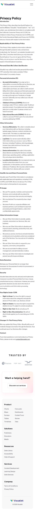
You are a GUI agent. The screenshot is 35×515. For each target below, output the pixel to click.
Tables (6, 418)
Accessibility (8, 454)
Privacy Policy (9, 489)
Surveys (7, 415)
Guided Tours (19, 415)
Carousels (18, 409)
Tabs (16, 421)
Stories (17, 418)
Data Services (9, 474)
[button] (31, 4)
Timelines (7, 421)
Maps (6, 412)
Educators (7, 436)
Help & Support (9, 457)
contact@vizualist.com (23, 339)
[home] (8, 4)
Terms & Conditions (11, 486)
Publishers (7, 433)
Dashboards (19, 412)
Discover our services (17, 385)
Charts (6, 409)
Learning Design (9, 471)
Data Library (8, 450)
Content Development (11, 468)
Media (6, 439)
